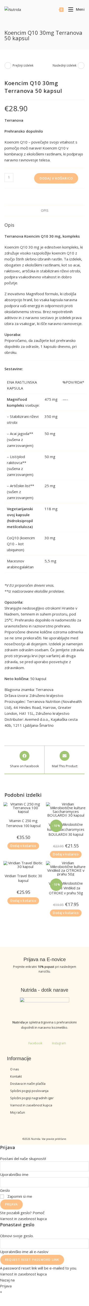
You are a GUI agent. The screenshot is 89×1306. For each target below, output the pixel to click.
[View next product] (81, 65)
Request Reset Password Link (32, 1260)
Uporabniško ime (14, 1174)
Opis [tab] (44, 210)
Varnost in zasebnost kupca (23, 1218)
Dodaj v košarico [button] (23, 846)
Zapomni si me (19, 1196)
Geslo (5, 1190)
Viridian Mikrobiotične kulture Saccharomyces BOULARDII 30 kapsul (65, 829)
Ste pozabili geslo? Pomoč (22, 1212)
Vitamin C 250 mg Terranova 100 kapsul (23, 823)
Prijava (11, 1204)
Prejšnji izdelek (23, 65)
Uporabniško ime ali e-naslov (24, 1251)
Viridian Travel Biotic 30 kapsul (23, 878)
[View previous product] (7, 65)
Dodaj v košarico (56, 178)
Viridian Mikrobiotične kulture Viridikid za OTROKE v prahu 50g (66, 888)
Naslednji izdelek (64, 65)
